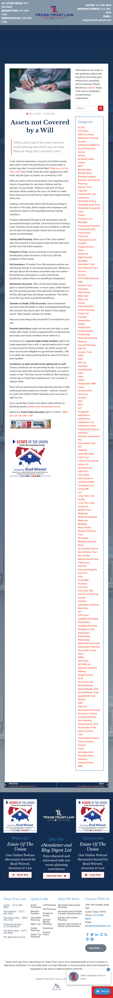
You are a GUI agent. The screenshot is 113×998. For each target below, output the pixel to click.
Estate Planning (86, 310)
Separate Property (87, 667)
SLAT (80, 678)
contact (91, 87)
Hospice (82, 397)
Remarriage (84, 636)
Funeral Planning (86, 345)
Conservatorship (86, 229)
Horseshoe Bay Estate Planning (69, 906)
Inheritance (84, 415)
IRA (80, 439)
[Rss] (106, 934)
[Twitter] (92, 934)
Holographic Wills (87, 383)
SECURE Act (84, 664)
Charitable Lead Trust (89, 204)
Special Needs (85, 685)
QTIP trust (83, 615)
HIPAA (81, 380)
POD (80, 576)
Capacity (82, 190)
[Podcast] (87, 939)
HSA (80, 401)
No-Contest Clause (88, 548)
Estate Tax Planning (36, 935)
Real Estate (84, 632)
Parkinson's (84, 562)
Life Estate (83, 474)
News (81, 545)
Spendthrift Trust (87, 696)
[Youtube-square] (101, 934)
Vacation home (86, 755)
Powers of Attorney (88, 594)
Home (81, 387)
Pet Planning (49, 909)
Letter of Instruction (88, 460)
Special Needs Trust (88, 689)
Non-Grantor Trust (87, 552)
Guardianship (85, 369)
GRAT (81, 355)
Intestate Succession (89, 436)
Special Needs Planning (47, 921)
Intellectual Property (88, 429)
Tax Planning (85, 720)
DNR (80, 281)
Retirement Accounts (89, 643)
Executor (82, 317)
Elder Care (83, 296)
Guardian (82, 366)
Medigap (82, 524)
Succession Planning (89, 710)
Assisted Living (86, 159)
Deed (80, 250)
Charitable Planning (36, 918)
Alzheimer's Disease (88, 138)
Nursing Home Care (88, 559)
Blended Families (87, 176)
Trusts (81, 748)
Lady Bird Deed (86, 453)
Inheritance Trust (87, 425)
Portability (83, 580)
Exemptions (84, 320)
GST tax (82, 362)
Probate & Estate (48, 914)
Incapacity (83, 411)
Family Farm (84, 327)
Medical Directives (87, 517)
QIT (80, 611)
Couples (82, 243)
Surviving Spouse (87, 717)
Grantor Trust (85, 352)
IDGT (80, 404)
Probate (82, 601)
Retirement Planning (88, 646)
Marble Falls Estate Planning (67, 918)
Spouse (82, 699)
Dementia (83, 253)
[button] (56, 28)
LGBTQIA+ (83, 471)
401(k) (81, 127)
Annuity (82, 141)
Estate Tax (83, 313)
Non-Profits (84, 555)
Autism (81, 162)
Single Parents (85, 674)
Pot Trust (83, 587)
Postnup (82, 583)
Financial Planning (87, 338)
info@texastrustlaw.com (98, 925)
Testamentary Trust (88, 724)
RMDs (81, 657)
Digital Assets (85, 257)
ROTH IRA (83, 660)
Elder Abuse (84, 292)
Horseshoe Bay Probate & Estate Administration (70, 912)
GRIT (80, 359)
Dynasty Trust (85, 285)
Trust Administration (88, 738)
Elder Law (83, 299)
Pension (82, 566)
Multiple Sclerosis (87, 541)
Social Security (85, 682)
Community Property (89, 225)
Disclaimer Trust (86, 264)
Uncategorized (85, 752)
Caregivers (83, 197)
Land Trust (83, 457)
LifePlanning (49, 905)
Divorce (82, 271)
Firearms (82, 341)
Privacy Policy (46, 933)
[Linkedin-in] (96, 934)
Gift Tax (82, 348)
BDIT (80, 166)
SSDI (80, 703)
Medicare (83, 520)
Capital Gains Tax (87, 194)
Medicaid (83, 513)
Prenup (81, 597)
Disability (82, 260)
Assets (81, 152)
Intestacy (83, 432)
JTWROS (82, 450)
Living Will (83, 488)
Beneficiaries (85, 169)
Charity (81, 215)
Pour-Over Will (85, 590)
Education (83, 288)
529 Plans (83, 130)
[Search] (100, 108)
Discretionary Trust (88, 267)
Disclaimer (48, 928)
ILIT (80, 408)
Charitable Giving (87, 201)
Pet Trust (82, 573)
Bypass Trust (85, 187)
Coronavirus (84, 232)
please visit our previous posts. (44, 406)
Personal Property (87, 569)
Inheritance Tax (86, 422)
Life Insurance (85, 478)
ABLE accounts (86, 134)
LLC (80, 492)
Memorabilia (84, 527)
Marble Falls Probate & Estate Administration (69, 925)
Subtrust (82, 706)
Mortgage (83, 538)
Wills (80, 766)
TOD (80, 734)
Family (81, 324)
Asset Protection (87, 148)
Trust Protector (86, 741)
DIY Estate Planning (88, 278)
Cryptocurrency (86, 246)
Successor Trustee (87, 713)
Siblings (82, 671)
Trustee (82, 745)
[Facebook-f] (87, 934)
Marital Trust (84, 509)
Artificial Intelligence (88, 145)
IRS (79, 446)
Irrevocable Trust (87, 443)
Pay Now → (96, 948)
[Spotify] (92, 939)
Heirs (80, 373)
